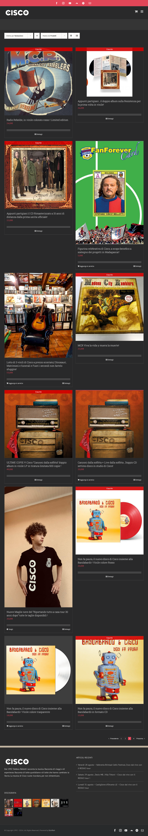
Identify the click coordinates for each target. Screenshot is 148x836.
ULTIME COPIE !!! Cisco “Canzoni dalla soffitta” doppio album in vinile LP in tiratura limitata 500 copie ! (36, 464)
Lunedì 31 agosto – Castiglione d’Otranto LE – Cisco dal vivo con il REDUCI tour (107, 786)
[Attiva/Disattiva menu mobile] (142, 11)
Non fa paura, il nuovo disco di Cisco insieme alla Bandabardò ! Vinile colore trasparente (34, 710)
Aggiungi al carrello (87, 266)
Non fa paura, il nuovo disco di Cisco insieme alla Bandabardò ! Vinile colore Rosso (105, 560)
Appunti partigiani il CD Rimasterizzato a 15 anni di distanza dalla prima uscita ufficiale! (35, 215)
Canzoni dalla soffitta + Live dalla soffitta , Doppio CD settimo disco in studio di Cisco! (107, 464)
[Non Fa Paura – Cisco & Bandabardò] (27, 803)
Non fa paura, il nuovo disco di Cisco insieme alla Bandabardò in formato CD (105, 710)
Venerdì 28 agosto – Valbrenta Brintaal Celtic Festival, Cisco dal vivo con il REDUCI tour (110, 767)
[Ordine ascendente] (37, 36)
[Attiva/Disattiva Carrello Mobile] (136, 11)
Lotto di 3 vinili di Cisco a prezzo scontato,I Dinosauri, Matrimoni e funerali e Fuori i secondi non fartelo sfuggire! (36, 366)
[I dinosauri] (64, 803)
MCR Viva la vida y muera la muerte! (98, 345)
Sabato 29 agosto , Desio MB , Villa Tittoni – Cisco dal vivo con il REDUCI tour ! (106, 776)
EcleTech (52, 830)
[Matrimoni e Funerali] (8, 812)
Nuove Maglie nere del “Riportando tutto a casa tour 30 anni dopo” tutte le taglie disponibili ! (37, 613)
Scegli (11, 629)
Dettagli (39, 134)
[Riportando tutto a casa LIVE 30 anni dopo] (18, 803)
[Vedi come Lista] (77, 36)
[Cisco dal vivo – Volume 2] (18, 812)
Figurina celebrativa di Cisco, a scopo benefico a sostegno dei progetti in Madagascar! (104, 250)
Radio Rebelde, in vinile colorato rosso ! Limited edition (37, 120)
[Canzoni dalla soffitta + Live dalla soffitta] (36, 803)
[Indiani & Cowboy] (55, 803)
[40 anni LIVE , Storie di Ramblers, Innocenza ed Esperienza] (45, 803)
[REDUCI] (8, 803)
